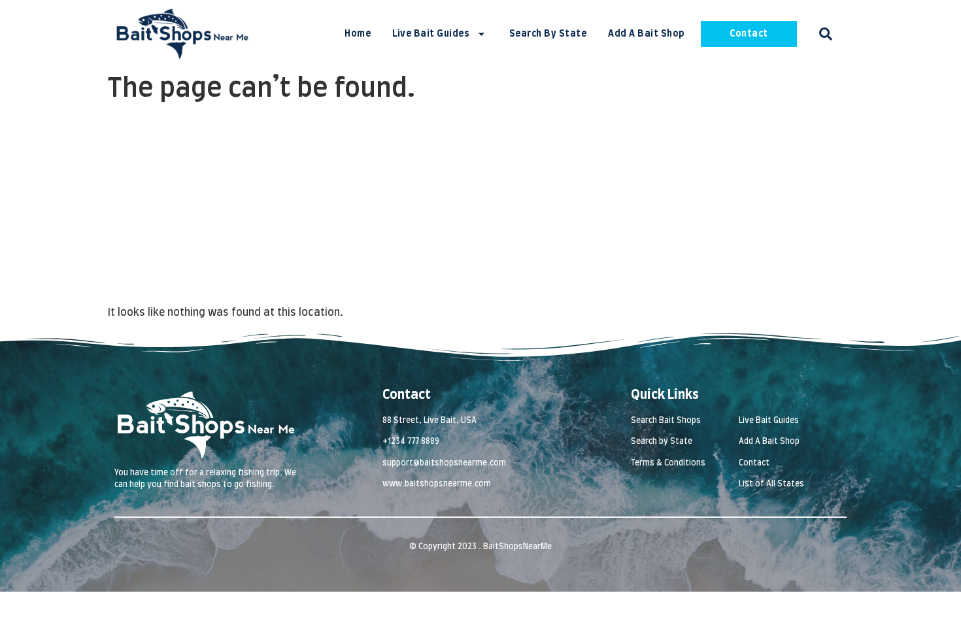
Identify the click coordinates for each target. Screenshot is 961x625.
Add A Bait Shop (646, 34)
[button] (826, 34)
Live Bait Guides (430, 34)
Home (358, 34)
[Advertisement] (480, 206)
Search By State (548, 34)
